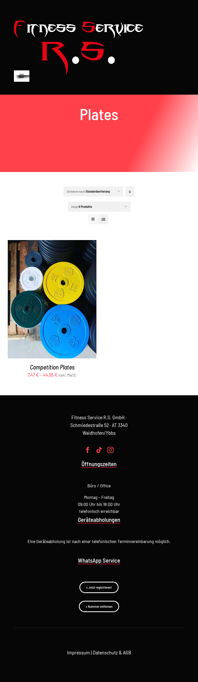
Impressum (78, 652)
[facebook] (88, 450)
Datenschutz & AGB (112, 652)
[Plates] (52, 299)
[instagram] (110, 450)
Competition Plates (52, 367)
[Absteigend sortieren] (130, 191)
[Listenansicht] (103, 219)
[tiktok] (99, 450)
